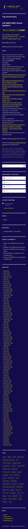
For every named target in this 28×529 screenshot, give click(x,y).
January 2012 (7, 407)
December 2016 (8, 289)
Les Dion (14, 138)
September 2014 (8, 343)
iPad (11, 475)
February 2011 (7, 423)
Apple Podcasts (12, 38)
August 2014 (7, 345)
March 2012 (7, 403)
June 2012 (6, 397)
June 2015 (6, 325)
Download (5, 36)
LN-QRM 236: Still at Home (17, 247)
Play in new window (13, 34)
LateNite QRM (5, 526)
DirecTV (13, 466)
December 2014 (8, 337)
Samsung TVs (15, 155)
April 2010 (6, 443)
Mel (5, 257)
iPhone (5, 478)
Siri (22, 493)
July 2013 (6, 371)
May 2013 (6, 375)
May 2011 (6, 417)
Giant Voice (7, 152)
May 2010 (6, 441)
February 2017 (7, 285)
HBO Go (19, 152)
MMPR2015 (19, 487)
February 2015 (7, 333)
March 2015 (7, 331)
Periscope (13, 493)
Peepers (9, 155)
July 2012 (6, 395)
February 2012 (7, 405)
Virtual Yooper (13, 499)
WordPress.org (8, 520)
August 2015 (7, 321)
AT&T (14, 457)
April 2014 (6, 353)
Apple (6, 149)
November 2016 (8, 291)
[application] (14, 30)
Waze (20, 499)
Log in (5, 514)
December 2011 (8, 409)
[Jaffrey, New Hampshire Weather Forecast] (8, 204)
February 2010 (8, 445)
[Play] (4, 30)
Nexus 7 (18, 490)
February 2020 (8, 277)
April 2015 (6, 329)
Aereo (17, 148)
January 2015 (7, 335)
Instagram (6, 475)
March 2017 (7, 283)
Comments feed (8, 518)
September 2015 (8, 319)
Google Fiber (13, 152)
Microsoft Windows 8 (9, 487)
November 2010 (8, 429)
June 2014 (6, 349)
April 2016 (6, 305)
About (5, 219)
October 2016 (7, 293)
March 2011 (7, 421)
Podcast (11, 148)
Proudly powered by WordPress (17, 526)
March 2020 (7, 275)
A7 (14, 148)
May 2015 (6, 327)
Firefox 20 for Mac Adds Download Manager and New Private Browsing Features (12, 86)
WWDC (5, 502)
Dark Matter (6, 466)
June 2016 (6, 301)
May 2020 (6, 271)
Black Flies (21, 457)
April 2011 (6, 419)
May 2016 (6, 303)
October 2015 (7, 317)
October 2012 (7, 389)
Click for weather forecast (8, 208)
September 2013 (8, 367)
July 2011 (6, 413)
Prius (18, 493)
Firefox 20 (17, 151)
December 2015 (8, 313)
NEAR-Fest (6, 490)
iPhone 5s (23, 152)
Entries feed (7, 516)
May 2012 (6, 399)
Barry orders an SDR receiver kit (11, 68)
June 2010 (6, 439)
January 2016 (7, 311)
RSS (19, 38)
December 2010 (8, 427)
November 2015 (8, 315)
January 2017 (7, 287)
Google (13, 472)
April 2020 (7, 273)
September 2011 (8, 411)
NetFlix (13, 490)
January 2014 (7, 359)
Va (13, 157)
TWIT (20, 496)
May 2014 (6, 351)
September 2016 (8, 295)
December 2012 (8, 385)
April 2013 (6, 377)
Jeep (17, 478)
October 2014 (7, 341)
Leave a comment (20, 157)
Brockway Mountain (8, 460)
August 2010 (7, 435)
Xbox (10, 502)
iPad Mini (16, 475)
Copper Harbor (16, 463)
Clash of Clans (7, 463)
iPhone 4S (11, 478)
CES (17, 460)
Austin (10, 149)
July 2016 (6, 299)
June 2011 (6, 415)
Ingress (19, 472)
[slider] (23, 30)
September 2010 (8, 433)
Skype (4, 496)
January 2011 (7, 425)
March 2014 (7, 355)
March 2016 (7, 307)
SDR (19, 155)
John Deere (6, 481)
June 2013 (6, 373)
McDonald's (9, 154)
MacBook (14, 481)
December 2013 (8, 361)
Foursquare (22, 151)
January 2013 (7, 383)
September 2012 (8, 391)
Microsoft (21, 484)
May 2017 (6, 279)
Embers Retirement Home (8, 151)
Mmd (5, 249)
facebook (15, 469)
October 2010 (7, 431)
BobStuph (21, 149)
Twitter (5, 499)
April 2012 (6, 401)
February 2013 (7, 381)
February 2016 (7, 309)
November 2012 (8, 387)
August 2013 (7, 369)
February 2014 (7, 357)
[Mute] (20, 30)
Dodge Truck (6, 469)
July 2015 (6, 323)
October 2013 (7, 365)
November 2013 (8, 363)
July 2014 (6, 347)
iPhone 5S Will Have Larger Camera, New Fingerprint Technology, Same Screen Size (14, 76)
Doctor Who (21, 466)
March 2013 (7, 379)
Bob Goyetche (15, 149)
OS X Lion (5, 493)
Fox (3, 152)
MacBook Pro (6, 484)
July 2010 (6, 437)
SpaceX (15, 496)
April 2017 (6, 281)
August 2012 (7, 393)
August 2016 (7, 297)
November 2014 (8, 339)
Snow (11, 157)
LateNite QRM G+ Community (12, 231)
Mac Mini (14, 484)
